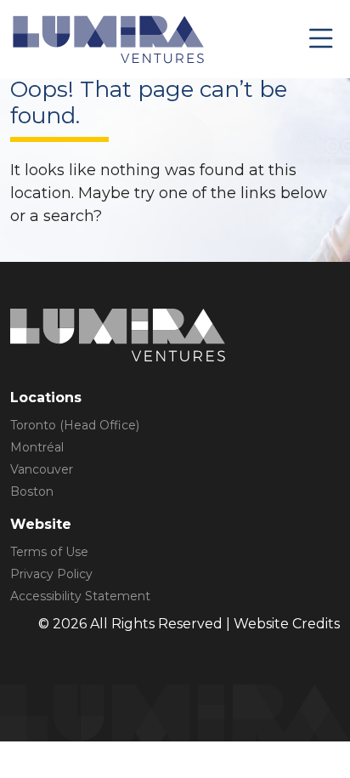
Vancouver (41, 469)
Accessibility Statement (80, 596)
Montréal (37, 447)
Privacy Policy (51, 574)
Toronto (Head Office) (74, 425)
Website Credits (287, 624)
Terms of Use (49, 551)
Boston (32, 491)
